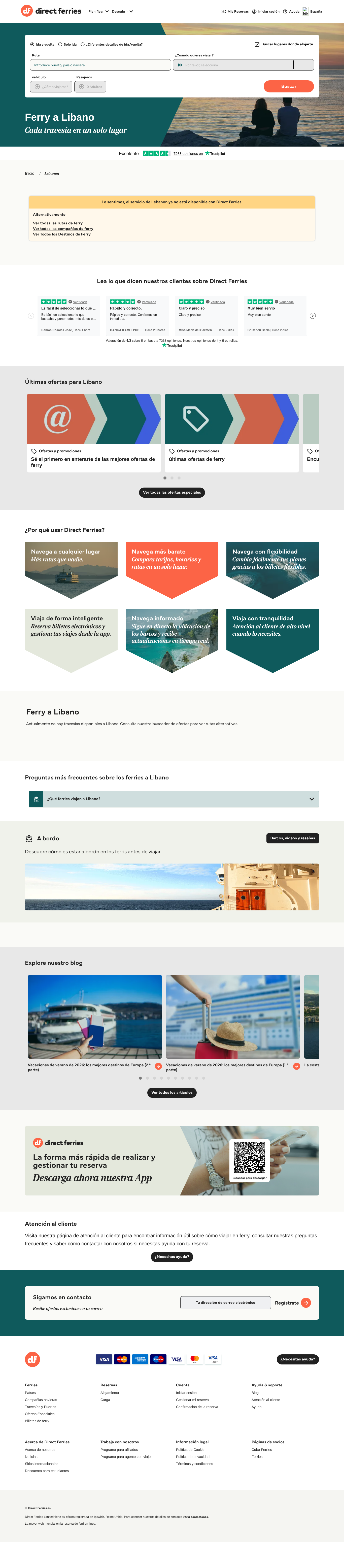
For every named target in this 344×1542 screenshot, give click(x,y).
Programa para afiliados (119, 1450)
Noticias (31, 1457)
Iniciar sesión (186, 1393)
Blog (255, 1393)
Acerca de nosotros (40, 1450)
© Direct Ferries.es (38, 1508)
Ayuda (256, 1407)
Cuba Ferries (262, 1450)
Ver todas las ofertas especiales (172, 492)
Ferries (257, 1457)
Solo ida (70, 44)
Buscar (288, 86)
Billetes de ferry (37, 1421)
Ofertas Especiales (40, 1414)
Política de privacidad (193, 1457)
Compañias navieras (41, 1400)
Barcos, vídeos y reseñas (292, 838)
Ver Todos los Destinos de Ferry (62, 234)
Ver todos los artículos (171, 1092)
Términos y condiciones (194, 1464)
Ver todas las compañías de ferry (63, 229)
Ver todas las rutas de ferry (58, 223)
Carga (105, 1400)
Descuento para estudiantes (47, 1471)
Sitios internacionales (41, 1464)
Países (30, 1393)
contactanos (199, 1517)
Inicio (29, 174)
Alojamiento (109, 1393)
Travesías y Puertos (40, 1407)
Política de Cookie (190, 1450)
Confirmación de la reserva (197, 1407)
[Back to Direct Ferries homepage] (51, 11)
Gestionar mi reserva (192, 1400)
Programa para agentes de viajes (126, 1457)
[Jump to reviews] (172, 153)
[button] (174, 799)
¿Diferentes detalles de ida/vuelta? (114, 44)
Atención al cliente (266, 1400)
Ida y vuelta (45, 44)
